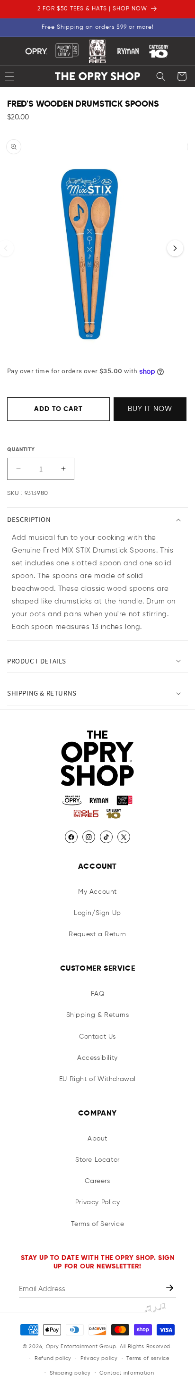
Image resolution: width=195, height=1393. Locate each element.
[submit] (170, 1289)
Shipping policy (70, 1373)
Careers (97, 1181)
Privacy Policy (97, 1202)
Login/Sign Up (97, 913)
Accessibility (97, 1058)
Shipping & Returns (97, 1015)
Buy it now (150, 408)
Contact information (126, 1373)
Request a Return (97, 934)
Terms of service (147, 1358)
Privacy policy (99, 1358)
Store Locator (97, 1160)
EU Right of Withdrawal (97, 1079)
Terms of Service (97, 1224)
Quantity (21, 449)
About (97, 1138)
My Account (97, 892)
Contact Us (97, 1036)
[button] (161, 76)
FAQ (98, 993)
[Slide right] (175, 248)
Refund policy (53, 1358)
